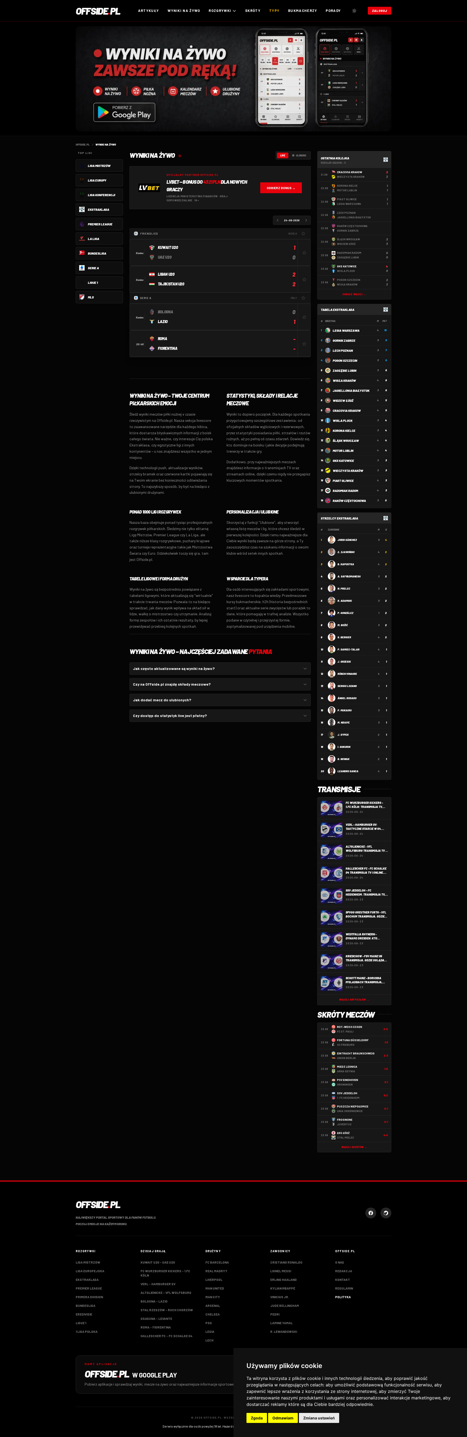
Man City (212, 1297)
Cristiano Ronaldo (286, 1262)
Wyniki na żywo (184, 10)
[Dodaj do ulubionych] (303, 233)
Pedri (274, 1314)
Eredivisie (84, 1314)
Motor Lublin (343, 450)
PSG (208, 1323)
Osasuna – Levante (156, 1318)
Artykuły (148, 10)
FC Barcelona (217, 1262)
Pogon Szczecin (345, 360)
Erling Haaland (283, 1279)
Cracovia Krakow (347, 410)
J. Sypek (343, 734)
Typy (274, 10)
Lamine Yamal (281, 1323)
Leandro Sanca (348, 771)
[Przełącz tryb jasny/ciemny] (354, 11)
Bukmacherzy (302, 10)
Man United (214, 1288)
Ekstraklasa (87, 1279)
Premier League (89, 1288)
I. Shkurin (344, 746)
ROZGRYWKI (220, 10)
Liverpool (213, 1279)
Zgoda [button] (257, 1418)
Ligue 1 (81, 1323)
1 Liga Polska (87, 1331)
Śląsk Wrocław (346, 440)
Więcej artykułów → (354, 999)
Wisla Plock (342, 420)
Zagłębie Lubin (344, 370)
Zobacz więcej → (354, 294)
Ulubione (301, 155)
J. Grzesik (344, 661)
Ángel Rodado (347, 698)
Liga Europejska (90, 1271)
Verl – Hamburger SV (158, 1284)
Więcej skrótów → (354, 1147)
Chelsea (212, 1314)
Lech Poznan (343, 350)
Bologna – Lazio (154, 1301)
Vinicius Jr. (279, 1297)
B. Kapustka (346, 564)
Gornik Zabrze (344, 340)
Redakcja (343, 1271)
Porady (333, 10)
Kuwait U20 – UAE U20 (158, 1262)
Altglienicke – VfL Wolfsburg (166, 1292)
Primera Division (89, 1297)
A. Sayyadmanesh (349, 576)
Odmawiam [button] (282, 1418)
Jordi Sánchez (347, 539)
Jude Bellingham (284, 1305)
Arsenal (212, 1305)
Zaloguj (379, 10)
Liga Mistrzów (88, 1262)
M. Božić (343, 625)
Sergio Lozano (347, 686)
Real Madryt (216, 1271)
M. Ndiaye (344, 722)
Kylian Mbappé (282, 1288)
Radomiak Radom (345, 490)
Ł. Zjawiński (346, 552)
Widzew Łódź (343, 400)
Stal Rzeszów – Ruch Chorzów (167, 1310)
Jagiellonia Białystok (351, 390)
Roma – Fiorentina (156, 1327)
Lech (209, 1340)
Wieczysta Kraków (348, 470)
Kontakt (342, 1279)
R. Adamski (345, 600)
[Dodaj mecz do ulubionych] (304, 252)
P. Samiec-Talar (348, 649)
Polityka (343, 1297)
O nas (339, 1262)
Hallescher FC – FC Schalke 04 (166, 1336)
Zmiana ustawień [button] (319, 1418)
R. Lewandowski (283, 1331)
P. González (345, 612)
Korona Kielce (344, 430)
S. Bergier (344, 637)
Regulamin (344, 1288)
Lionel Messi (280, 1271)
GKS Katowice (343, 460)
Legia (209, 1331)
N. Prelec (344, 588)
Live (282, 155)
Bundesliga (85, 1305)
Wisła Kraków (344, 380)
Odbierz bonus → (281, 188)
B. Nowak (343, 759)
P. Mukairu (345, 710)
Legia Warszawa (346, 330)
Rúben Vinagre (347, 673)
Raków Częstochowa (349, 500)
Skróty (253, 10)
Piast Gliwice (343, 480)
